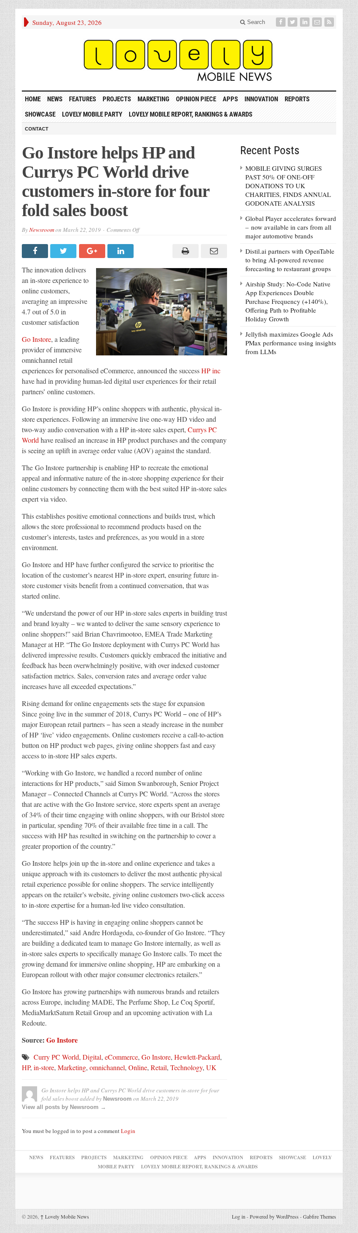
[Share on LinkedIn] (121, 251)
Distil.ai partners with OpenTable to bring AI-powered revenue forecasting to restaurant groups (289, 260)
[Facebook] (281, 22)
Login (128, 1131)
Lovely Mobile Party (92, 114)
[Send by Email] (213, 251)
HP (26, 1067)
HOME (33, 99)
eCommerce (121, 1056)
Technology (186, 1067)
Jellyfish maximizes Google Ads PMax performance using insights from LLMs (290, 343)
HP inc (210, 370)
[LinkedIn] (305, 22)
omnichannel (107, 1067)
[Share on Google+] (93, 251)
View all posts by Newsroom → (64, 1107)
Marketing (153, 99)
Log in (238, 1216)
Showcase (40, 114)
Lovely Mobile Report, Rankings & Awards (190, 114)
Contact (36, 128)
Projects (117, 99)
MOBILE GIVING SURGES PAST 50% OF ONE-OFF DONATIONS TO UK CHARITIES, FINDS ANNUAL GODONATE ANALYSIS (288, 185)
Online (137, 1067)
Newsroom (41, 230)
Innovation (261, 99)
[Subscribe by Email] (318, 22)
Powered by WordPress (274, 1216)
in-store (44, 1067)
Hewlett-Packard (197, 1056)
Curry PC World (56, 1056)
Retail (159, 1067)
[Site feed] (330, 22)
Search (255, 22)
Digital (92, 1056)
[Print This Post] (184, 251)
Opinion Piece (196, 99)
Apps (230, 99)
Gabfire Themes (319, 1216)
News (54, 99)
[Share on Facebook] (36, 251)
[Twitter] (293, 22)
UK (211, 1067)
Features (82, 99)
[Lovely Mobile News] (179, 59)
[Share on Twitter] (64, 251)
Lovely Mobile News (64, 1216)
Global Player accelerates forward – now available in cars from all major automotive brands (290, 227)
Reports (297, 99)
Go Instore (36, 339)
